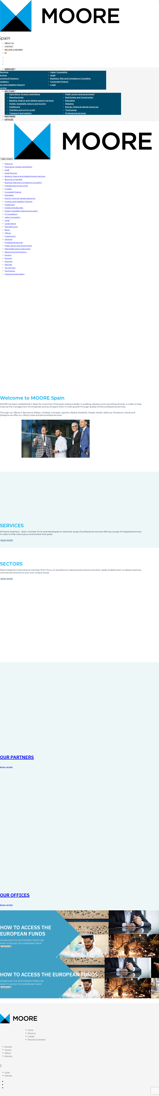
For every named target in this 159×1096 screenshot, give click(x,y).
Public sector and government (79, 94)
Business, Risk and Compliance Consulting (70, 78)
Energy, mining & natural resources (81, 107)
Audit (52, 75)
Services (8, 258)
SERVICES (10, 69)
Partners (8, 239)
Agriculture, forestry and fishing (24, 94)
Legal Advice (10, 223)
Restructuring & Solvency (16, 252)
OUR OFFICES (15, 895)
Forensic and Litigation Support (18, 201)
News (7, 230)
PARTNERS (10, 116)
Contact (9, 46)
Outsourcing (10, 236)
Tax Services (10, 268)
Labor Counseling (58, 72)
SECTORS (9, 91)
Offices (8, 233)
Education (70, 101)
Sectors (8, 255)
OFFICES (9, 119)
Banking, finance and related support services (31, 101)
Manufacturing (16, 97)
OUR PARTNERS (17, 757)
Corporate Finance (59, 82)
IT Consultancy (11, 214)
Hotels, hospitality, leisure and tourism (27, 104)
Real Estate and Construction (79, 97)
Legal (53, 85)
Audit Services (11, 173)
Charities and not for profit (22, 110)
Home (30, 1030)
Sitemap (8, 264)
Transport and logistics (20, 113)
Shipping (69, 104)
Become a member (14, 50)
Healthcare (14, 107)
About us (9, 43)
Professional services (75, 113)
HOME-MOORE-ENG (14, 208)
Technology (71, 110)
